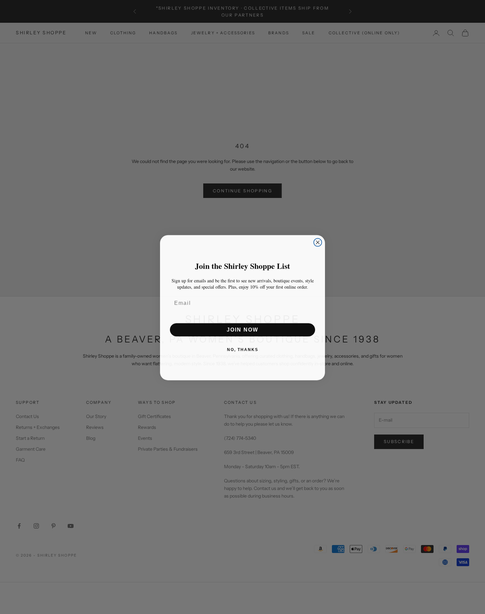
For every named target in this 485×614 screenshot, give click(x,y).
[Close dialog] (318, 242)
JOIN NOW (242, 329)
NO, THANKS (242, 349)
